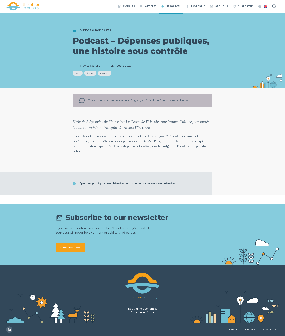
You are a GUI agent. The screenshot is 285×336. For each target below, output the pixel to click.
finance (90, 73)
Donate (232, 329)
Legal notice (270, 329)
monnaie (104, 73)
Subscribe (66, 247)
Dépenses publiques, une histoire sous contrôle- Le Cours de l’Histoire (126, 183)
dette (77, 73)
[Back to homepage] (23, 6)
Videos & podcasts (95, 30)
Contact (250, 329)
